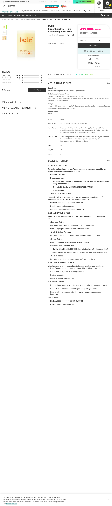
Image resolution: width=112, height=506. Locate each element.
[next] (93, 11)
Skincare (45, 11)
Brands (102, 11)
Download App (43, 2)
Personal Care (66, 11)
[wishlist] (67, 35)
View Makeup (9, 102)
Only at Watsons (26, 11)
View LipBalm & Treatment (17, 108)
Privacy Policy (11, 504)
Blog (61, 2)
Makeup (37, 11)
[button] (107, 4)
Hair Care (77, 11)
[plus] (105, 40)
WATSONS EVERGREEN (10, 12)
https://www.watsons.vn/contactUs (71, 210)
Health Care (55, 11)
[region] (56, 500)
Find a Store (53, 2)
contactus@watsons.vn (65, 206)
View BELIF (8, 113)
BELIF (51, 26)
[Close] (108, 499)
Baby (84, 11)
